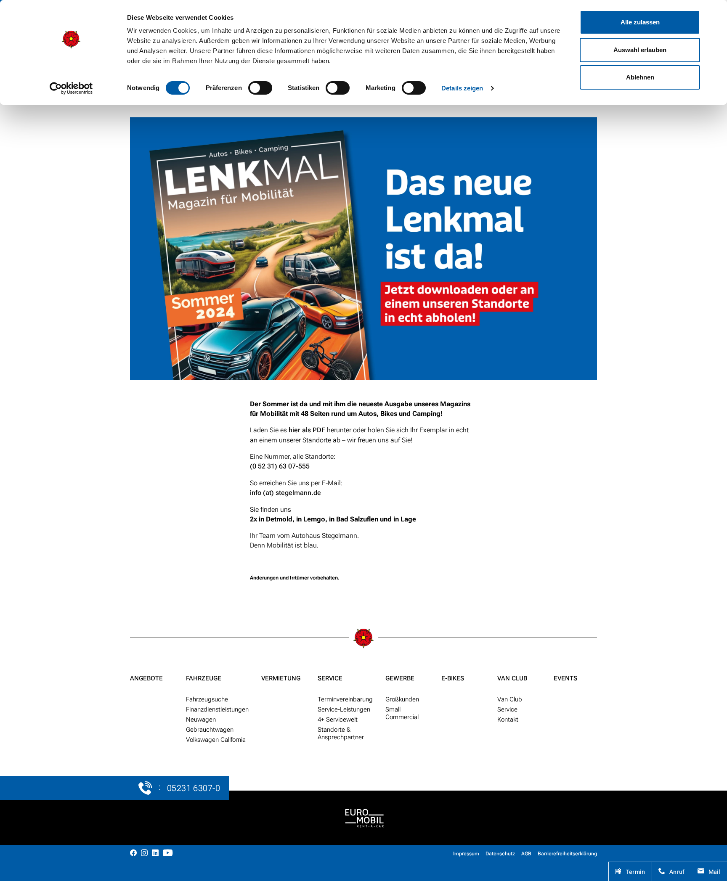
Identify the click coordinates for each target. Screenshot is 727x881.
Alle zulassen (640, 22)
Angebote (146, 678)
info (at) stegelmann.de (285, 493)
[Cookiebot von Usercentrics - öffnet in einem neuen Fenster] (71, 88)
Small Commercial (402, 713)
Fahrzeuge (203, 678)
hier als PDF (307, 430)
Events (565, 678)
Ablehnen (640, 77)
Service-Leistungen (344, 709)
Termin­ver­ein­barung (345, 699)
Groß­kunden (402, 699)
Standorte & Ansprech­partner (341, 733)
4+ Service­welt (338, 719)
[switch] (260, 88)
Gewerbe (399, 678)
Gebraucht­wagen (209, 729)
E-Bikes (452, 678)
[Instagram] (144, 853)
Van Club (512, 678)
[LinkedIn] (155, 853)
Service (330, 678)
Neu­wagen (201, 719)
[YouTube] (167, 853)
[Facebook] (133, 853)
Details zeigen (462, 88)
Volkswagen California (216, 739)
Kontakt (507, 719)
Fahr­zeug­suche (207, 699)
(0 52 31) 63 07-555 (280, 466)
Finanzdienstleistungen (217, 709)
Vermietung (280, 678)
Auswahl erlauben (639, 49)
